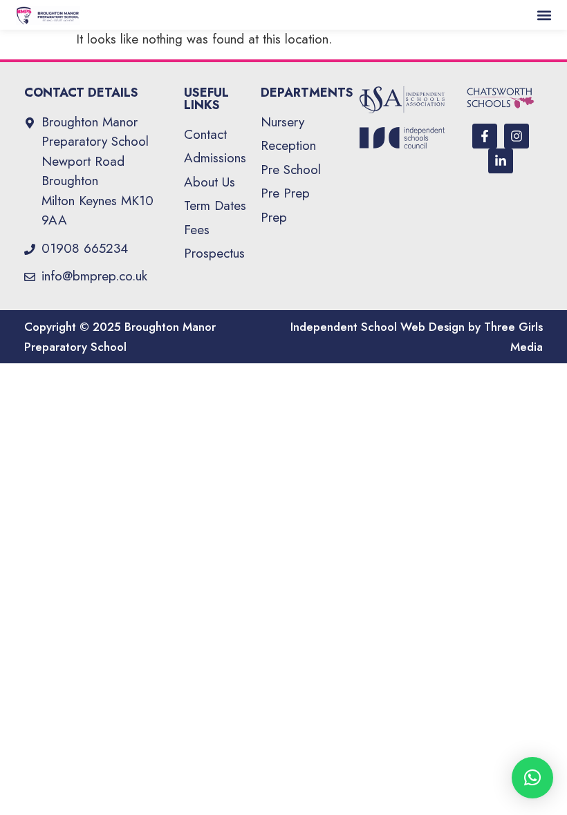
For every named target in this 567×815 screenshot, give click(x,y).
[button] (544, 14)
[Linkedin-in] (500, 160)
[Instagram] (516, 136)
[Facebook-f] (484, 136)
